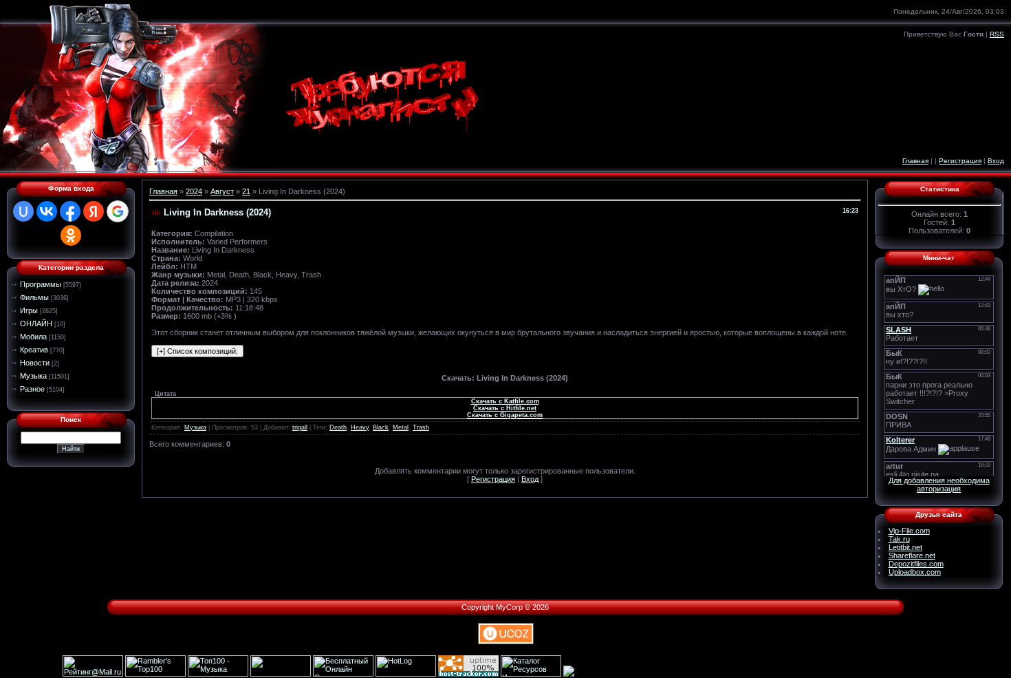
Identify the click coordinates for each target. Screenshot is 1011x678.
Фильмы (34, 297)
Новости (35, 363)
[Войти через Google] (118, 211)
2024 (194, 191)
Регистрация (960, 161)
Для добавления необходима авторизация (939, 484)
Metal (401, 427)
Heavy (360, 427)
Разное (32, 389)
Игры (29, 310)
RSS (997, 34)
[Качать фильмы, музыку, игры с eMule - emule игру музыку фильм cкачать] (280, 674)
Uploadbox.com (915, 572)
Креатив (34, 350)
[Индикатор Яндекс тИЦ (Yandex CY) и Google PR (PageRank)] (343, 674)
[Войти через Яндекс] (93, 211)
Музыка (33, 376)
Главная (915, 161)
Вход (996, 161)
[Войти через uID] (23, 211)
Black (381, 427)
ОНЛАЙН (36, 323)
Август (222, 191)
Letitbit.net (905, 547)
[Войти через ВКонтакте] (46, 211)
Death (338, 427)
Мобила (33, 336)
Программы (40, 284)
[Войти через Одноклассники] (71, 235)
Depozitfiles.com (916, 564)
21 (246, 191)
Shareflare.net (912, 555)
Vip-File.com (909, 531)
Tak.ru (899, 539)
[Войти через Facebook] (70, 211)
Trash (421, 427)
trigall (299, 427)
